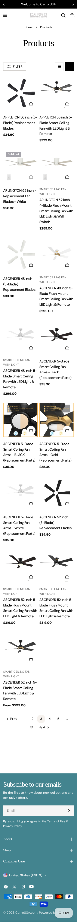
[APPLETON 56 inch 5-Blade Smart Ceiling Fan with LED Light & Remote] (56, 93)
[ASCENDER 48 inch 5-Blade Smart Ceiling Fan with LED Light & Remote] (20, 337)
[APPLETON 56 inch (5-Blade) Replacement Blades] (20, 93)
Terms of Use (56, 821)
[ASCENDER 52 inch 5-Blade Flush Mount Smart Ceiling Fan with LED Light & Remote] (20, 566)
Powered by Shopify (54, 912)
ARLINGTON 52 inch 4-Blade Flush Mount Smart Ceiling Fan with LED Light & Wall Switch (56, 211)
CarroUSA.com (26, 912)
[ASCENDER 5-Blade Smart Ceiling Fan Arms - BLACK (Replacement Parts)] (20, 420)
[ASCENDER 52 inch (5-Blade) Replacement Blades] (56, 493)
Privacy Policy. (12, 826)
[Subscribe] (68, 810)
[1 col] (59, 66)
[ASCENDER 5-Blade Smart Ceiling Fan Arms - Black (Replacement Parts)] (56, 337)
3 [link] (41, 719)
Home (29, 27)
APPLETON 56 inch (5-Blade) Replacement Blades (20, 123)
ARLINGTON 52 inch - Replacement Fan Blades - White (19, 196)
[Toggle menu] (5, 15)
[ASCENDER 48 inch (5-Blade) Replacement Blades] (20, 254)
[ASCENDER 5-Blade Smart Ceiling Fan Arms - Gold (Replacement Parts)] (56, 420)
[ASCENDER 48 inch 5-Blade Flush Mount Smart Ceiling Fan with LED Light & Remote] (56, 254)
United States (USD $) (25, 875)
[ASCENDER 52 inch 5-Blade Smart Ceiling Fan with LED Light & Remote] (20, 649)
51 (31, 727)
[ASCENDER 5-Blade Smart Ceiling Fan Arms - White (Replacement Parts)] (20, 493)
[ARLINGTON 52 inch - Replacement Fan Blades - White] (20, 166)
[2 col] (69, 66)
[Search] (63, 15)
